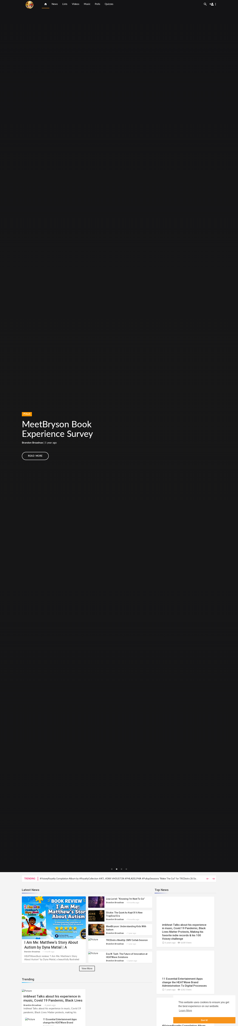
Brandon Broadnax (32, 952)
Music (87, 4)
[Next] (230, 436)
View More (87, 968)
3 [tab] (121, 868)
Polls (97, 4)
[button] (213, 4)
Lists (64, 4)
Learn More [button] (185, 1010)
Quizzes (109, 4)
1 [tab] (111, 868)
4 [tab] (126, 868)
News (55, 4)
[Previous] (8, 436)
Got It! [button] (204, 1020)
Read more (35, 456)
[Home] (45, 4)
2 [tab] (116, 868)
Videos (75, 4)
